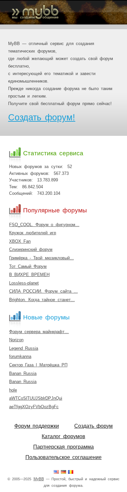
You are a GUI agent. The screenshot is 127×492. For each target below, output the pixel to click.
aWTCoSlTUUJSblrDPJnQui (35, 398)
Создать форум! (41, 117)
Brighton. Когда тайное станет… (42, 299)
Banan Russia (22, 373)
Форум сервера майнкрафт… (39, 331)
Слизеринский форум (30, 249)
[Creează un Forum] (70, 472)
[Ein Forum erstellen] (63, 472)
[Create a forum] (56, 472)
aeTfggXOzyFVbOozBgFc (34, 406)
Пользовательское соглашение (63, 457)
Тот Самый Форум (28, 266)
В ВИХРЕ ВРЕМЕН (29, 274)
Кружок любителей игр (32, 232)
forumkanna (20, 356)
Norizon (16, 339)
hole (13, 390)
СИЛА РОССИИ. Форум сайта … (43, 291)
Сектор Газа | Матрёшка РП (38, 364)
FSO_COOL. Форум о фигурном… (44, 224)
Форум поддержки (36, 426)
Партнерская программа (63, 447)
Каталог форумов (63, 436)
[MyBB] (63, 12)
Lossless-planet (24, 283)
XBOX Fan (20, 241)
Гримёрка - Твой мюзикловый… (41, 257)
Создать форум (93, 426)
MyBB (39, 479)
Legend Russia (23, 348)
